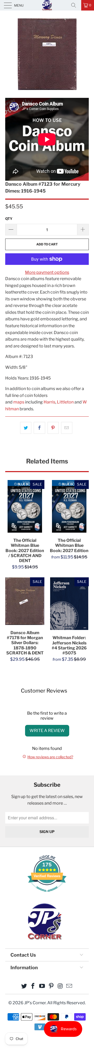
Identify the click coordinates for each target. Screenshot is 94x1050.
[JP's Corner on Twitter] (24, 986)
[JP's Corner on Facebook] (33, 986)
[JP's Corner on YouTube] (42, 986)
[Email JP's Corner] (69, 986)
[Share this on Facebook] (39, 428)
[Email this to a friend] (66, 428)
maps (18, 402)
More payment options (47, 272)
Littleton (65, 402)
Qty (9, 218)
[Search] (75, 5)
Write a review (47, 730)
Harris (49, 402)
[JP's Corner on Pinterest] (51, 986)
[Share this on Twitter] (25, 428)
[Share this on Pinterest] (53, 428)
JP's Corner (47, 5)
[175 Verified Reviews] (47, 894)
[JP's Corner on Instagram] (60, 986)
